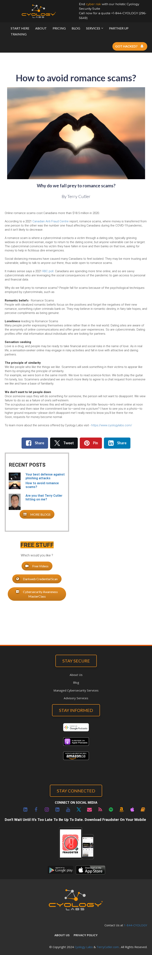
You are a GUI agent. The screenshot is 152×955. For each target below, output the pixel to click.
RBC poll (47, 271)
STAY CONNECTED (76, 790)
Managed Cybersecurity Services (76, 690)
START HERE (20, 28)
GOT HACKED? (126, 46)
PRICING (59, 28)
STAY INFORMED (76, 710)
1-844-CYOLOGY (135, 925)
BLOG (76, 28)
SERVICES (93, 28)
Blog (76, 682)
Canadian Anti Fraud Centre (50, 221)
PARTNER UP (118, 28)
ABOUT (41, 28)
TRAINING (19, 34)
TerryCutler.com (108, 947)
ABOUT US (62, 935)
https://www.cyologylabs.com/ (111, 425)
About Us (76, 675)
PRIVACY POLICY (86, 935)
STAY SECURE (76, 660)
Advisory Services (76, 698)
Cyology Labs (84, 947)
